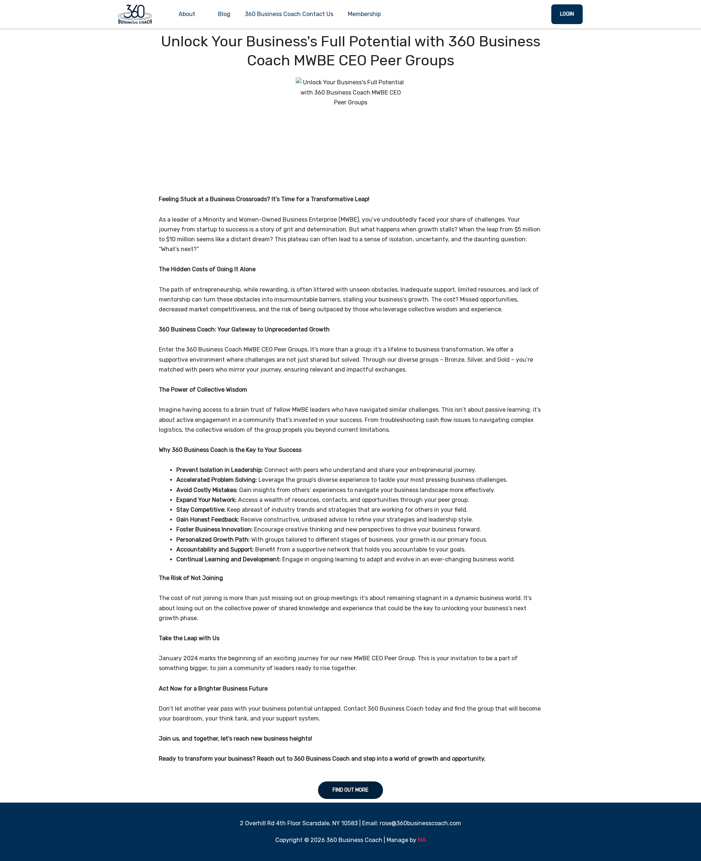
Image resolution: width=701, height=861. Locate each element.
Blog (224, 14)
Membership (364, 14)
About (187, 14)
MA (422, 840)
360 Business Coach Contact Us (289, 14)
